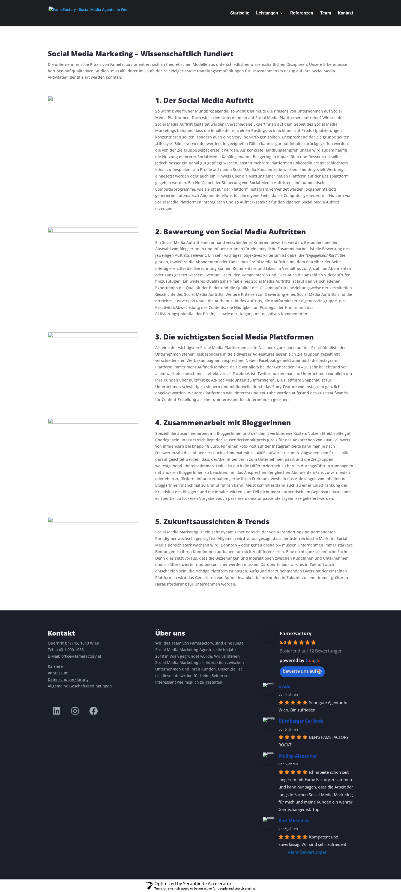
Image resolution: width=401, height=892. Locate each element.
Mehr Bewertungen (308, 852)
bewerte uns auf (299, 671)
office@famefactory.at (81, 656)
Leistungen (267, 13)
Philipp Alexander (298, 756)
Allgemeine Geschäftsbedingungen (80, 686)
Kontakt (345, 13)
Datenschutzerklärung (68, 679)
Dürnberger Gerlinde (301, 721)
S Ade (284, 686)
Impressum (58, 672)
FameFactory (296, 633)
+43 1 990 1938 (70, 649)
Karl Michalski (294, 821)
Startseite (239, 13)
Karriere (55, 666)
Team (325, 13)
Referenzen (301, 13)
